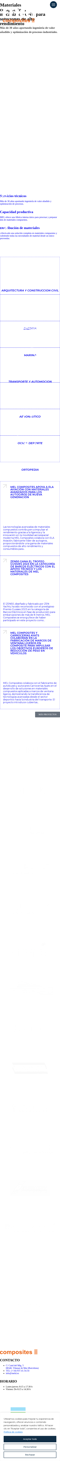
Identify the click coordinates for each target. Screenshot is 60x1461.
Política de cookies (13, 1432)
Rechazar (30, 1454)
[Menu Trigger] (53, 4)
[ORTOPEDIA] (30, 449)
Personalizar (30, 1447)
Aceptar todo (30, 1439)
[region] (30, 1437)
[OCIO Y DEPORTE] (30, 422)
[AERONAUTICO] (30, 395)
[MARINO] (30, 334)
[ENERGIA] (30, 307)
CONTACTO (10, 1360)
